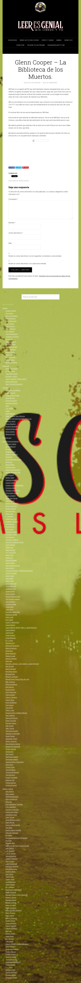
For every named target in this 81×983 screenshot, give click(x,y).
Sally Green (9, 941)
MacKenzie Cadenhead (14, 890)
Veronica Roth (10, 970)
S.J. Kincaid (10, 939)
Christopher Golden (12, 493)
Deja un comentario (50, 83)
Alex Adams (10, 791)
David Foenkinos (11, 506)
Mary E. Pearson (11, 918)
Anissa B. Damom (12, 454)
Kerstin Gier (9, 339)
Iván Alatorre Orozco (13, 566)
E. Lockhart (9, 516)
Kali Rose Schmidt (12, 866)
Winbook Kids (10, 434)
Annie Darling (10, 465)
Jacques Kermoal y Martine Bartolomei (19, 571)
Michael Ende (10, 674)
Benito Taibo (10, 478)
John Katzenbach (12, 334)
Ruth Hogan (10, 726)
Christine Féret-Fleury (13, 491)
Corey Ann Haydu (11, 498)
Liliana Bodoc (10, 885)
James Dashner (11, 856)
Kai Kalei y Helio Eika (13, 612)
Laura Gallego (10, 625)
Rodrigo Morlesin (11, 427)
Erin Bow (9, 841)
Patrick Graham (11, 926)
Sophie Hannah (11, 749)
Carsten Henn (10, 483)
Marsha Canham (11, 659)
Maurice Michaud (11, 382)
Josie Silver (10, 607)
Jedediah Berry (11, 589)
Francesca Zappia (12, 540)
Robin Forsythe (11, 721)
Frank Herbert (10, 545)
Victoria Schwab (11, 978)
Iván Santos (10, 848)
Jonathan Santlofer (12, 337)
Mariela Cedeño (11, 903)
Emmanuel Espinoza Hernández (16, 838)
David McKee (10, 398)
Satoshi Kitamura (11, 429)
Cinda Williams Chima (13, 820)
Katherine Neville (11, 615)
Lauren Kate (10, 877)
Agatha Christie (11, 311)
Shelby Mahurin (11, 952)
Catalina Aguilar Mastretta (14, 485)
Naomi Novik (10, 352)
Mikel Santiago (11, 350)
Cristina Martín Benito (13, 825)
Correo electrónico (15, 233)
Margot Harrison (11, 648)
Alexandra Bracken (12, 797)
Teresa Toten (10, 767)
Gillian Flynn (9, 547)
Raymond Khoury (11, 718)
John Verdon (10, 861)
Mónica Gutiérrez (11, 684)
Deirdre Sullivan (11, 509)
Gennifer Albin (10, 843)
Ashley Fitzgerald (11, 369)
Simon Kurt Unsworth (13, 747)
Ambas (5, 308)
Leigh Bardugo (11, 882)
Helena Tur (9, 558)
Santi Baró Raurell (12, 731)
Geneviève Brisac (12, 403)
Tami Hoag (9, 765)
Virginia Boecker (11, 785)
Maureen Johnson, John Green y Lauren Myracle (22, 664)
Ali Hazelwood (10, 447)
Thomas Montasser (12, 772)
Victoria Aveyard (11, 972)
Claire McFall (10, 822)
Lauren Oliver (10, 879)
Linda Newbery (11, 638)
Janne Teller (10, 581)
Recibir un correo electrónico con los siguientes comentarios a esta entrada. (35, 256)
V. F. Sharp (9, 967)
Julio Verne (9, 609)
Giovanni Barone (11, 376)
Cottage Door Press (12, 395)
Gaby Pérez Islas (11, 374)
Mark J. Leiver (10, 913)
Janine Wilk (9, 578)
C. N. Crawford (11, 807)
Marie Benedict (11, 653)
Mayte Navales (11, 669)
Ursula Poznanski (11, 778)
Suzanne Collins (11, 957)
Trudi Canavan (10, 965)
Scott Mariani (10, 360)
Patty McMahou (11, 703)
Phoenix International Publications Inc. (19, 419)
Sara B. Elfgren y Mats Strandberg (17, 944)
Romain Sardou (11, 723)
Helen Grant (10, 555)
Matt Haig (9, 661)
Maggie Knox (10, 643)
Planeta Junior (10, 421)
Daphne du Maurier (12, 503)
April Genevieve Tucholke (14, 804)
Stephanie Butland (12, 757)
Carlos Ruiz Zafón (12, 812)
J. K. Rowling (10, 851)
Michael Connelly (11, 347)
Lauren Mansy (10, 630)
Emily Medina (10, 527)
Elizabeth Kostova (12, 522)
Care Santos (10, 324)
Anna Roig (9, 457)
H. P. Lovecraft (11, 553)
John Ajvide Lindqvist (13, 599)
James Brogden (11, 573)
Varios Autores (11, 783)
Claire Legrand (10, 496)
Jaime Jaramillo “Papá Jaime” (16, 379)
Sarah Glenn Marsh (12, 949)
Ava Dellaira (10, 475)
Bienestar (6, 366)
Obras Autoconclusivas (11, 441)
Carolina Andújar (11, 480)
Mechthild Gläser (11, 672)
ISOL (7, 406)
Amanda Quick (11, 452)
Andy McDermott (11, 799)
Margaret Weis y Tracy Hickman (16, 895)
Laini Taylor (9, 874)
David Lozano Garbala (13, 830)
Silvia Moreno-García (13, 744)
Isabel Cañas (10, 563)
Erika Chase (10, 529)
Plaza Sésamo (11, 424)
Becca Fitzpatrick (12, 316)
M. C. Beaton (10, 887)
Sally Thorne (10, 728)
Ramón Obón (10, 355)
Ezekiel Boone (10, 329)
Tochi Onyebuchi (11, 960)
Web (10, 243)
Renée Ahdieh (10, 934)
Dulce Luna (9, 514)
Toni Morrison (10, 775)
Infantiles (6, 388)
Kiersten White (10, 872)
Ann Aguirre (9, 313)
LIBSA (8, 411)
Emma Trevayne (11, 401)
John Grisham (10, 602)
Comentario (13, 199)
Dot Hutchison (10, 511)
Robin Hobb (10, 936)
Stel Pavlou (9, 754)
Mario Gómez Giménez (14, 910)
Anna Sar (9, 802)
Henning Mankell (11, 560)
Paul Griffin (9, 708)
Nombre (11, 223)
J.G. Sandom (10, 331)
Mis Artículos (7, 438)
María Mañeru (10, 414)
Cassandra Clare (11, 815)
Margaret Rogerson (12, 646)
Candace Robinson (12, 810)
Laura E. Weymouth (12, 622)
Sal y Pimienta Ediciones (14, 384)
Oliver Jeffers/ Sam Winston (15, 416)
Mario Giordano (11, 908)
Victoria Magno (11, 975)
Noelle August (10, 921)
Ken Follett (9, 620)
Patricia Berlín (10, 695)
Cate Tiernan (10, 817)
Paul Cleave (10, 705)
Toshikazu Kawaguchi (13, 962)
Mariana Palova (11, 900)
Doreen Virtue (10, 371)
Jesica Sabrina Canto (13, 597)
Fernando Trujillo (11, 535)
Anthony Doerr (10, 467)
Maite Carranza (11, 892)
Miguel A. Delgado (12, 677)
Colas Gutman (10, 393)
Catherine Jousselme (13, 390)
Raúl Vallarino (10, 715)
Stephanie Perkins (12, 759)
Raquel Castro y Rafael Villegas (16, 713)
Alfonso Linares (11, 444)
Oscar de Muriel (11, 923)
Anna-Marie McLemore (13, 460)
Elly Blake (9, 835)
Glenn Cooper (24, 181)
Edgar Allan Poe (11, 519)
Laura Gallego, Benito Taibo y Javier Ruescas (21, 628)
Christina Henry (11, 488)
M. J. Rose (9, 641)
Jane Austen (10, 576)
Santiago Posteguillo (13, 734)
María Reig (9, 651)
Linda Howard (10, 635)
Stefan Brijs (9, 752)
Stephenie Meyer (11, 362)
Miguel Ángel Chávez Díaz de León (17, 679)
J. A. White (9, 408)
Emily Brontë (10, 524)
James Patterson (12, 859)
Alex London (10, 794)
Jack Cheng (10, 568)
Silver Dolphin (10, 432)
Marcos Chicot (11, 342)
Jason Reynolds (11, 584)
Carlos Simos (10, 326)
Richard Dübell (10, 357)
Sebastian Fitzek (11, 739)
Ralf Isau (9, 931)
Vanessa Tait (10, 780)
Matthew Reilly (11, 344)
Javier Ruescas (11, 586)
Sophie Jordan (11, 954)
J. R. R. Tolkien (11, 854)
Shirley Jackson (11, 741)
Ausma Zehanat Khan (13, 472)
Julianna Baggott (11, 864)
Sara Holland (10, 947)
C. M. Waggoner (11, 321)
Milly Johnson (10, 682)
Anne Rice (9, 462)
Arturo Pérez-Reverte (13, 470)
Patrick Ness (10, 700)
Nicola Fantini (10, 690)
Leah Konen (10, 633)
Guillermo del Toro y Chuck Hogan (17, 846)
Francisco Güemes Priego (15, 542)
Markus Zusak (10, 656)
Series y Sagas (8, 789)
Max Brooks (10, 666)
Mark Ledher (10, 916)
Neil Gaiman (10, 687)
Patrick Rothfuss (11, 928)
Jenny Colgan (10, 594)
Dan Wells (9, 828)
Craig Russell (10, 501)
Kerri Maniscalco (11, 869)
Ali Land (8, 449)
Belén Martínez (11, 319)
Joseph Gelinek (11, 604)
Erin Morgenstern (11, 532)
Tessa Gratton (10, 770)
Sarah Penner (10, 736)
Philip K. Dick (10, 710)
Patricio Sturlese (11, 697)
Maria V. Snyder (11, 897)
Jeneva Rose (10, 591)
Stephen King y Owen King (15, 762)
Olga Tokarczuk (11, 692)
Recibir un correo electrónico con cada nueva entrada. (27, 264)
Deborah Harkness (12, 833)
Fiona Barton (10, 537)
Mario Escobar (11, 905)
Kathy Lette (9, 617)
